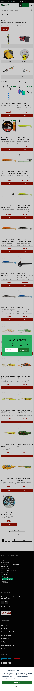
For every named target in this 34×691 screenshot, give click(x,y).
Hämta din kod (23, 350)
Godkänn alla (17, 682)
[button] (30, 337)
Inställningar (17, 686)
